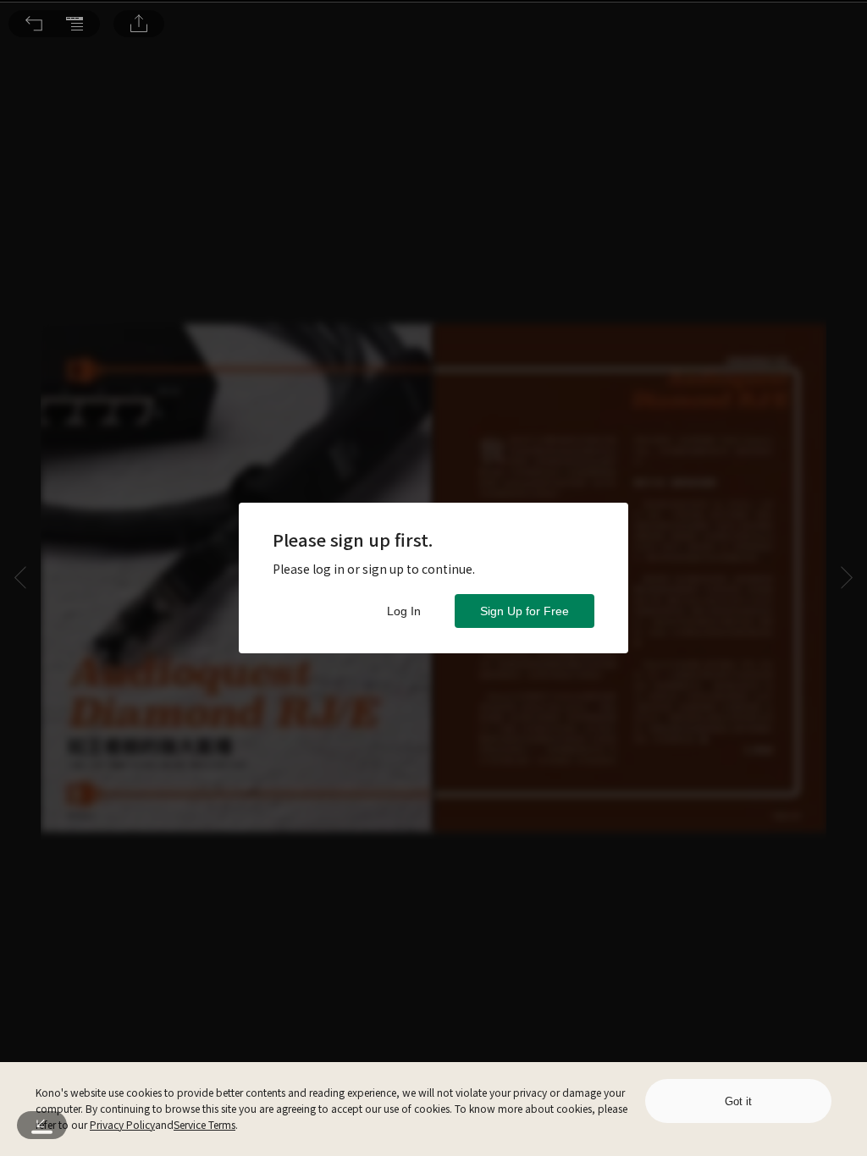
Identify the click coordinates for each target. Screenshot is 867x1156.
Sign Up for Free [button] (524, 611)
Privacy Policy (122, 1124)
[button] (34, 23)
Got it (738, 1101)
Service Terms (204, 1124)
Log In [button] (404, 611)
